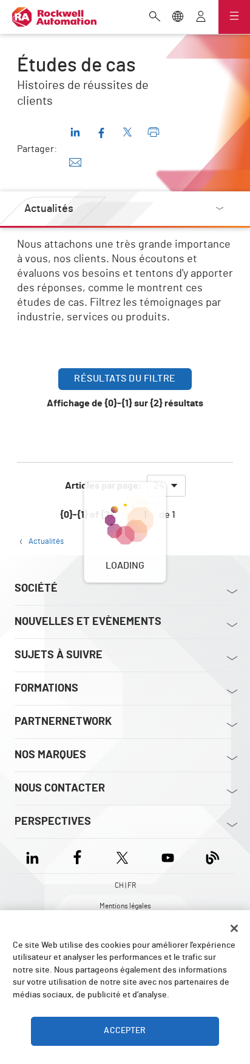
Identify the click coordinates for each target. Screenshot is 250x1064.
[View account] (200, 17)
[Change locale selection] (177, 17)
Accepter (125, 1030)
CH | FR (125, 885)
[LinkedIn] (35, 856)
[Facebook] (77, 856)
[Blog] (213, 856)
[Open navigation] (234, 17)
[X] (122, 856)
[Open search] (154, 17)
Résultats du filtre (125, 378)
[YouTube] (168, 856)
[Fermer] (234, 928)
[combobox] (166, 486)
